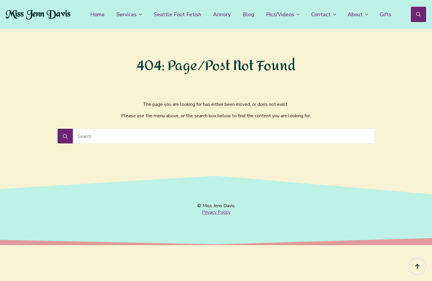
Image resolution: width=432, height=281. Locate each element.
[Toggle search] (418, 14)
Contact (321, 14)
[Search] (65, 136)
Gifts (385, 14)
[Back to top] (417, 266)
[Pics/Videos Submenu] (299, 14)
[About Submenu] (368, 14)
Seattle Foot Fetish (177, 14)
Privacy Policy (216, 212)
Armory (222, 14)
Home (97, 14)
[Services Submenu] (142, 14)
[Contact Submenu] (336, 14)
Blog (248, 14)
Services (126, 14)
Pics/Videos (280, 14)
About (355, 14)
